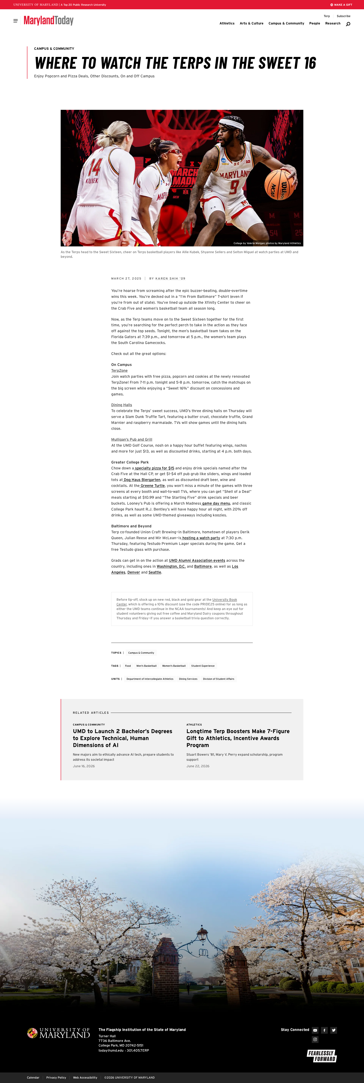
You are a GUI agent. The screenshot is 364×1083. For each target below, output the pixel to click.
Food (128, 665)
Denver (133, 572)
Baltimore (203, 566)
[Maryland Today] (49, 21)
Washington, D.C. (171, 566)
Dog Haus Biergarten (141, 479)
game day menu (215, 503)
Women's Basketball (174, 665)
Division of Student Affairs (218, 678)
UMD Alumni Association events (197, 560)
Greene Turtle (152, 485)
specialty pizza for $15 (154, 468)
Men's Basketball (146, 665)
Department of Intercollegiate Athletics (150, 678)
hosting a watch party (200, 538)
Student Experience (203, 665)
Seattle (155, 572)
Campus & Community (141, 652)
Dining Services (188, 678)
